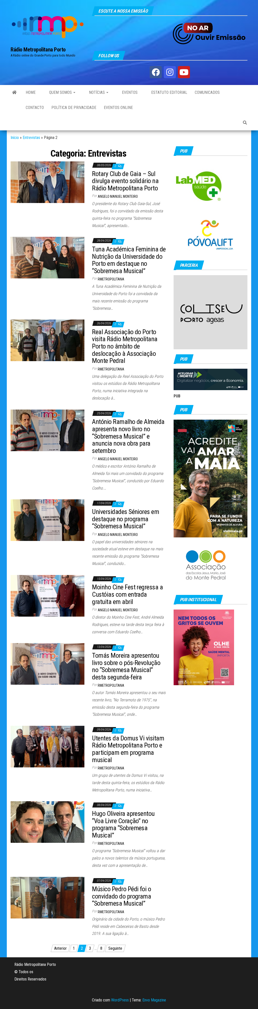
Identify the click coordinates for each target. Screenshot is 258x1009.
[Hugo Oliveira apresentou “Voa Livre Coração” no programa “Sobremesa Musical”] (47, 821)
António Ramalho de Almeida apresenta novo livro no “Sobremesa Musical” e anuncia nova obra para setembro (128, 436)
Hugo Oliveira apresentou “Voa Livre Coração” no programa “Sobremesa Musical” (123, 824)
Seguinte (115, 948)
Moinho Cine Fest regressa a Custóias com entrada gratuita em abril (127, 594)
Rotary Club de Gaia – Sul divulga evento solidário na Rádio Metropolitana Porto (125, 181)
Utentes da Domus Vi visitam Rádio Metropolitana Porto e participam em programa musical (128, 749)
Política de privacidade (73, 107)
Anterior (60, 948)
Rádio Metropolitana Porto (38, 49)
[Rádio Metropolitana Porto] (14, 92)
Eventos (129, 92)
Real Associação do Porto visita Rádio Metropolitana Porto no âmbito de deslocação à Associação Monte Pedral (124, 346)
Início (15, 137)
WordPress (120, 1000)
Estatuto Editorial (168, 92)
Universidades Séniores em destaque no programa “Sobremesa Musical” (125, 519)
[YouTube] (184, 72)
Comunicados (207, 92)
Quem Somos (60, 92)
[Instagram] (170, 72)
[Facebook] (156, 72)
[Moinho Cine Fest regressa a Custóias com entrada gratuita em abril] (47, 595)
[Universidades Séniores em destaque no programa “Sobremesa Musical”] (47, 519)
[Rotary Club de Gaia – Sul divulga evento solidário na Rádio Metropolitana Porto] (47, 182)
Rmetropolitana (111, 279)
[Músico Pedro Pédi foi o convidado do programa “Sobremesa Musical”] (47, 897)
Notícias (97, 92)
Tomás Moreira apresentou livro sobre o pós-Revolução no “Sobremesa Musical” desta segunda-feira (126, 666)
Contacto (35, 107)
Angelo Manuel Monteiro (118, 196)
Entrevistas (31, 137)
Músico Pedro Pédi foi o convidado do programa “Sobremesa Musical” (121, 896)
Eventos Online (118, 107)
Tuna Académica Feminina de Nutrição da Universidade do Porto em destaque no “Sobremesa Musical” (129, 260)
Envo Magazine (154, 1000)
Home (31, 92)
